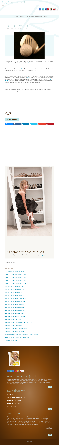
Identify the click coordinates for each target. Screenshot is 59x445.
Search (45, 16)
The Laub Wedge (17, 25)
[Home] (5, 3)
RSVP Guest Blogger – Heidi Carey (13, 319)
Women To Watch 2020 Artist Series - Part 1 (15, 283)
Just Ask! (28, 63)
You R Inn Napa (11, 406)
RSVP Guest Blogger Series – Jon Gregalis (14, 331)
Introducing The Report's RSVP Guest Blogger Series (17, 337)
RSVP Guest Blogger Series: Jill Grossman (14, 307)
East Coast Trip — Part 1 (14, 403)
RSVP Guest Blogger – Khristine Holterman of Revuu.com (18, 322)
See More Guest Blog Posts (11, 340)
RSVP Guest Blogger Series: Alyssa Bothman (15, 316)
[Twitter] (43, 9)
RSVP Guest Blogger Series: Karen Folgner (15, 286)
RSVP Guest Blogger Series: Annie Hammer (15, 292)
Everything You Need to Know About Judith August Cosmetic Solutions (21, 334)
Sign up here (44, 255)
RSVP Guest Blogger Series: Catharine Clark (15, 295)
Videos (17, 16)
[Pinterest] (48, 9)
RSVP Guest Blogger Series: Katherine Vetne (15, 301)
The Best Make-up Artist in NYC (16, 397)
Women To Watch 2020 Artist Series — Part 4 (16, 274)
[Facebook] (40, 9)
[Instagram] (51, 9)
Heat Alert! (10, 394)
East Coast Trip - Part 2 (14, 400)
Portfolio (23, 16)
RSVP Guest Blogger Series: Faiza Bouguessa (15, 298)
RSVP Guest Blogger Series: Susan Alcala (14, 310)
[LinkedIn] (45, 9)
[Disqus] (29, 143)
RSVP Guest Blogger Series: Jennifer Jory (14, 289)
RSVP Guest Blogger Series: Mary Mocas (14, 313)
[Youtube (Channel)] (54, 9)
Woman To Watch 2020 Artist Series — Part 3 (16, 277)
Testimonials (30, 16)
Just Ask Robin (38, 16)
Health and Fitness (12, 119)
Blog (14, 16)
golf (21, 68)
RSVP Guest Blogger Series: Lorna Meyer (14, 304)
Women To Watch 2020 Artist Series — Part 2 (16, 280)
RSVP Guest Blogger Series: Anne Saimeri (14, 271)
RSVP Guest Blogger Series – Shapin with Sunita (16, 328)
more (50, 386)
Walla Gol (29, 77)
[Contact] (56, 9)
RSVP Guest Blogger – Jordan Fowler (13, 325)
